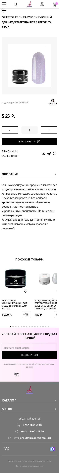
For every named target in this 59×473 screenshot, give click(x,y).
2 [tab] (13, 326)
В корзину (27, 141)
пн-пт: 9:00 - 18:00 (32, 431)
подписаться (29, 355)
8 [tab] (29, 326)
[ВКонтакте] (43, 153)
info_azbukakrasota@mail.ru (32, 438)
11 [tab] (37, 326)
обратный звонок (29, 418)
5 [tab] (21, 326)
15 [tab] (48, 326)
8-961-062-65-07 (32, 425)
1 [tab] (10, 326)
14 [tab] (45, 326)
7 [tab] (26, 326)
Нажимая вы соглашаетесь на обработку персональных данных (29, 365)
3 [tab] (15, 326)
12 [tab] (40, 326)
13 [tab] (43, 326)
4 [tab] (18, 326)
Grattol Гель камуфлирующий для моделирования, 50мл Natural (14, 304)
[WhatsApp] (54, 153)
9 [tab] (32, 326)
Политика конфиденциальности (29, 466)
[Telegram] (49, 153)
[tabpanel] (16, 294)
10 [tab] (35, 326)
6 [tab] (24, 326)
